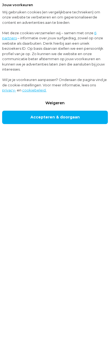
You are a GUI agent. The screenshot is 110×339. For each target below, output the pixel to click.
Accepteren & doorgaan (55, 117)
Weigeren (55, 103)
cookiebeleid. (34, 90)
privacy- (9, 90)
